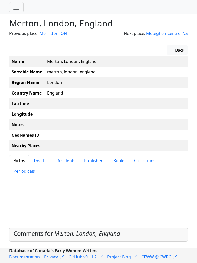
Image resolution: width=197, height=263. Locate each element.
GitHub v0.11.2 (82, 257)
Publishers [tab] (94, 160)
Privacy (51, 257)
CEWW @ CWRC (156, 257)
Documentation (24, 257)
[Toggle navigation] (16, 7)
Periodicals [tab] (24, 171)
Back (179, 50)
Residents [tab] (65, 160)
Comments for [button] (67, 234)
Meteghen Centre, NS (167, 33)
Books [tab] (119, 160)
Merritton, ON (53, 33)
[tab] (98, 234)
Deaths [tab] (41, 160)
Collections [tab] (144, 160)
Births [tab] (19, 160)
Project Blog (119, 257)
